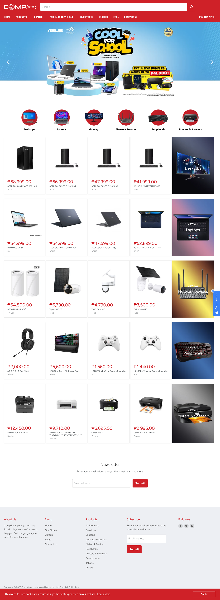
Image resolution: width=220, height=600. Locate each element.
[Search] (191, 7)
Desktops (91, 530)
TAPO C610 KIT (98, 309)
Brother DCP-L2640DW (17, 433)
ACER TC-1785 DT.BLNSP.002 (147, 186)
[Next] (211, 62)
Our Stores (51, 530)
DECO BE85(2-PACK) (16, 309)
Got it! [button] (204, 594)
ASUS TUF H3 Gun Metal (18, 371)
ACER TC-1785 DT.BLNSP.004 (62, 186)
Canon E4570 (97, 433)
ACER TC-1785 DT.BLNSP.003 (104, 186)
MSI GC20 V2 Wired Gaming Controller (151, 371)
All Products (92, 525)
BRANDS (38, 17)
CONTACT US (130, 17)
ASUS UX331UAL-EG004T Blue (62, 248)
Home (48, 525)
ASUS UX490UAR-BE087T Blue (147, 248)
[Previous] (9, 62)
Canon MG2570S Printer (144, 433)
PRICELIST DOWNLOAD (61, 17)
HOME (7, 17)
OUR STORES (86, 17)
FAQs (116, 17)
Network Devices (95, 544)
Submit (140, 483)
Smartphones (93, 558)
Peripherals (92, 548)
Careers (49, 534)
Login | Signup (207, 17)
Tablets (90, 562)
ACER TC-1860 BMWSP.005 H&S (22, 186)
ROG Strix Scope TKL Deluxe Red (63, 371)
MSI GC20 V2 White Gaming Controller (108, 371)
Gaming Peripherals (96, 539)
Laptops (90, 534)
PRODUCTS (21, 17)
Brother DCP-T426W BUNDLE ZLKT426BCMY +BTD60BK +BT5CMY (65, 434)
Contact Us (51, 544)
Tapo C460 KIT (55, 309)
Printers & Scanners (96, 553)
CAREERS (103, 17)
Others (89, 567)
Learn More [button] (103, 594)
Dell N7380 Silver (15, 248)
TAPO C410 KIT (140, 309)
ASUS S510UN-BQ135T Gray (103, 248)
